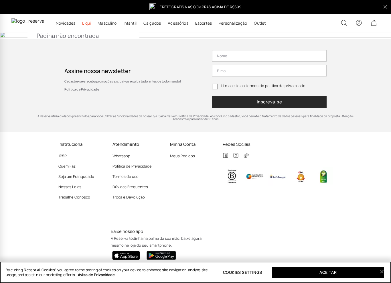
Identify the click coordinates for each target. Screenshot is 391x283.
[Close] (382, 272)
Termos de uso (125, 176)
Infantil (130, 23)
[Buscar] (344, 23)
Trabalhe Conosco (74, 197)
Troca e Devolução (128, 197)
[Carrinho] (374, 23)
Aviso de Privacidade (96, 274)
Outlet (260, 23)
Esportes (203, 23)
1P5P (62, 155)
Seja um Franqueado (76, 176)
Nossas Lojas (69, 186)
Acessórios (178, 23)
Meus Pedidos (182, 155)
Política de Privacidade (81, 89)
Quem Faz (67, 166)
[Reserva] (27, 22)
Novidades (65, 23)
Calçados (152, 23)
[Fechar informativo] (385, 7)
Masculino (107, 23)
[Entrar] (359, 23)
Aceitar (328, 272)
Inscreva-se (269, 102)
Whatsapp (121, 155)
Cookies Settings (242, 272)
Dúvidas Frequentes (130, 186)
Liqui (86, 23)
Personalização (233, 23)
